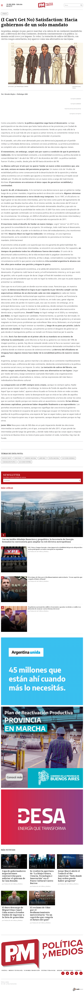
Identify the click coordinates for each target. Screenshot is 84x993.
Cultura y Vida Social (48, 970)
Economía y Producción (32, 970)
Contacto (78, 970)
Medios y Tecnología (16, 970)
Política (4, 970)
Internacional (68, 970)
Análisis (59, 970)
